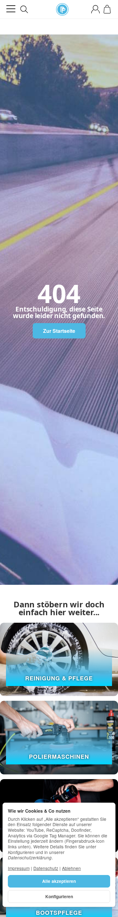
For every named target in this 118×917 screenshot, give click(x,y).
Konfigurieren (59, 896)
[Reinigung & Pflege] (59, 659)
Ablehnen (71, 868)
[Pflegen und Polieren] (62, 9)
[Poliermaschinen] (59, 737)
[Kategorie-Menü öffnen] (10, 8)
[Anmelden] (95, 9)
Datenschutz (45, 868)
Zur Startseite (59, 330)
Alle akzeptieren (59, 881)
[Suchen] (24, 9)
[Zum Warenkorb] (107, 9)
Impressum (19, 868)
